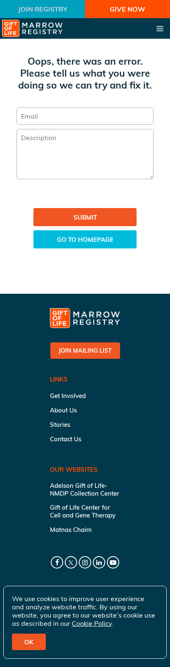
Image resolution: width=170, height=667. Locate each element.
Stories (60, 424)
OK (28, 642)
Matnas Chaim (71, 530)
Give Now (127, 9)
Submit (85, 217)
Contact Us (65, 439)
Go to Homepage (85, 239)
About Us (63, 410)
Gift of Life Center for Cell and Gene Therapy (83, 511)
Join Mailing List (85, 350)
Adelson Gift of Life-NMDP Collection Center (84, 489)
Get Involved (68, 396)
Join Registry (42, 9)
